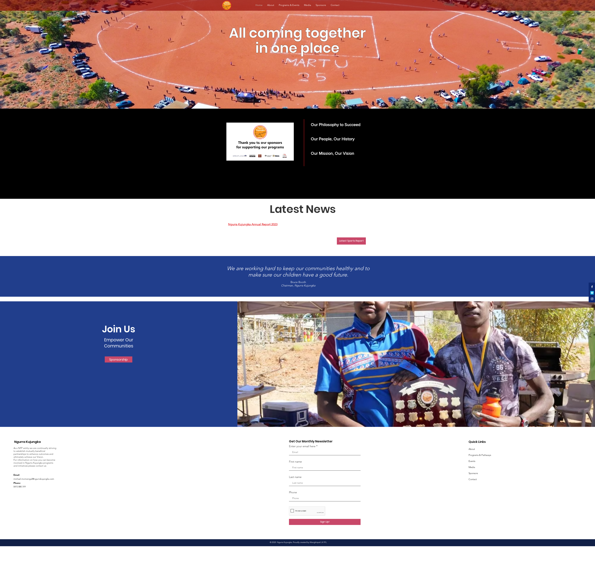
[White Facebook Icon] (592, 286)
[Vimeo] (592, 293)
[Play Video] (260, 141)
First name (295, 461)
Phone (293, 492)
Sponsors (473, 473)
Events (472, 461)
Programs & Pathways (480, 455)
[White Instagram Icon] (592, 299)
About (472, 449)
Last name (295, 477)
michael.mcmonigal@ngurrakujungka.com (33, 478)
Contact (473, 479)
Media (472, 467)
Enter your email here (302, 446)
